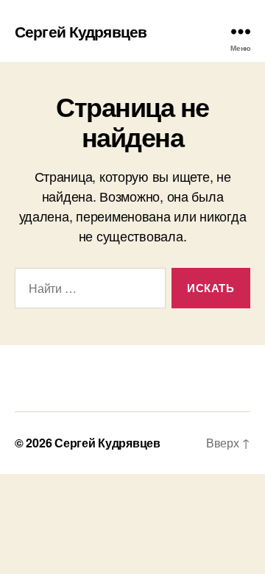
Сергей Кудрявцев (80, 31)
